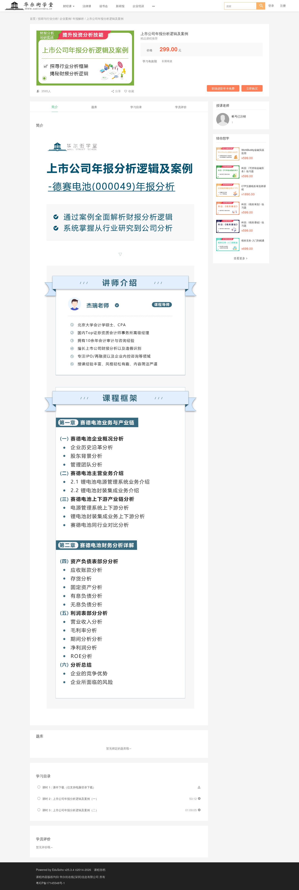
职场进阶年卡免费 (223, 88)
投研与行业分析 (48, 18)
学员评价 (181, 107)
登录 (271, 5)
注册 (283, 5)
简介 (54, 106)
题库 (94, 107)
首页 (33, 18)
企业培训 (138, 6)
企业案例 (65, 18)
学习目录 (136, 107)
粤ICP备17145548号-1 (50, 883)
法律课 (87, 6)
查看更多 (239, 258)
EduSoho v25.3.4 (63, 870)
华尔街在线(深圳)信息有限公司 (79, 877)
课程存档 (99, 870)
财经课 (67, 6)
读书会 (103, 6)
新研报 (120, 6)
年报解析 (78, 18)
